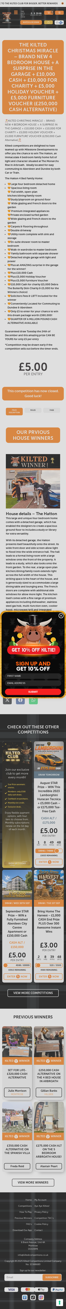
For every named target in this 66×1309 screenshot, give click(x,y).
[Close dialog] (61, 616)
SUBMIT (33, 692)
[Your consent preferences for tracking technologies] (59, 1302)
